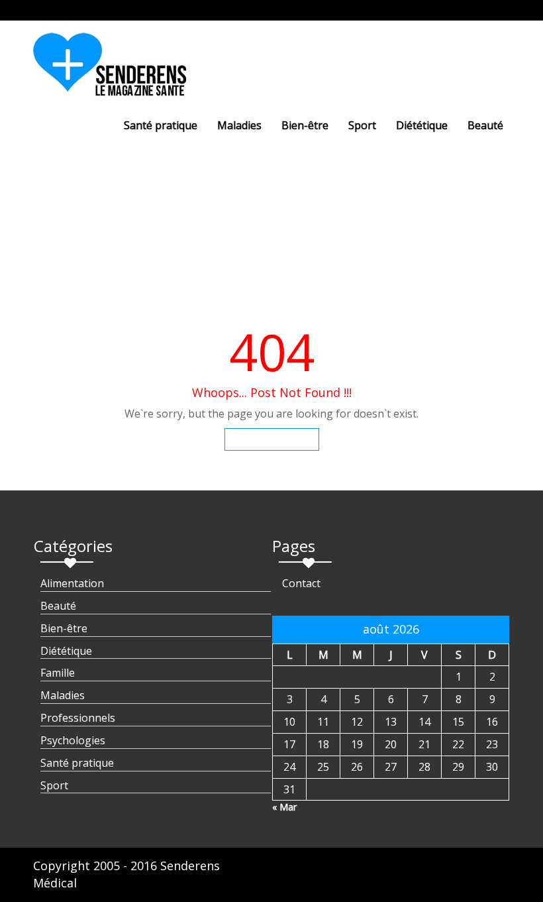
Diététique (422, 125)
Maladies (239, 125)
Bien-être (304, 125)
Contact (301, 583)
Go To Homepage (272, 439)
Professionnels (77, 717)
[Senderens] (118, 69)
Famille (57, 672)
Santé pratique (160, 125)
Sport (362, 125)
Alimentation (72, 583)
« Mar (284, 807)
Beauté (485, 125)
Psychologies (72, 740)
